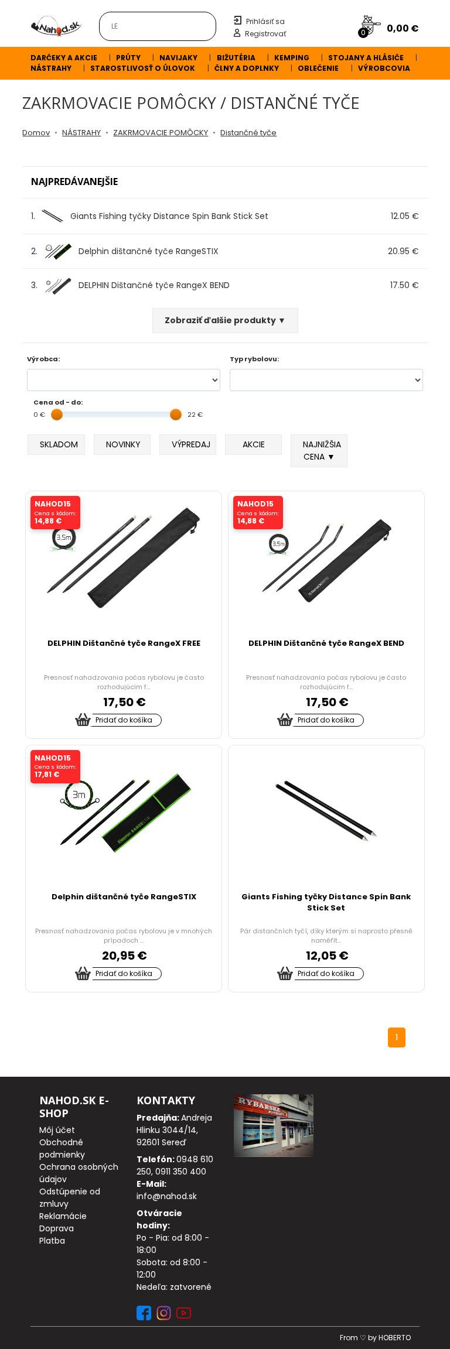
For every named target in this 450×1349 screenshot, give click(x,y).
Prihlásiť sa (265, 21)
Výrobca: (43, 359)
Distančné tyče (248, 132)
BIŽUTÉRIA (236, 58)
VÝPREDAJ (191, 444)
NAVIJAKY (178, 58)
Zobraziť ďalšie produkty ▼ (225, 320)
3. (130, 285)
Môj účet (57, 1130)
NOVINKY (123, 444)
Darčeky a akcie (63, 58)
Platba (52, 1241)
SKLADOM (59, 444)
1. (149, 216)
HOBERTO (395, 1338)
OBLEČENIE (318, 68)
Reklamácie (63, 1216)
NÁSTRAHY (50, 68)
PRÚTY (128, 58)
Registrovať (265, 34)
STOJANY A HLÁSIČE (366, 58)
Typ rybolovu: (254, 359)
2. (125, 251)
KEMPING (291, 58)
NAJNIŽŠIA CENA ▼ (322, 451)
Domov (36, 132)
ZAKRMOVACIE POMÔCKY (160, 132)
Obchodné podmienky (62, 1148)
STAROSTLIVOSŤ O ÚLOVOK (142, 68)
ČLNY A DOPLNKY (246, 68)
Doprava (56, 1228)
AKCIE (254, 444)
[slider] (57, 414)
